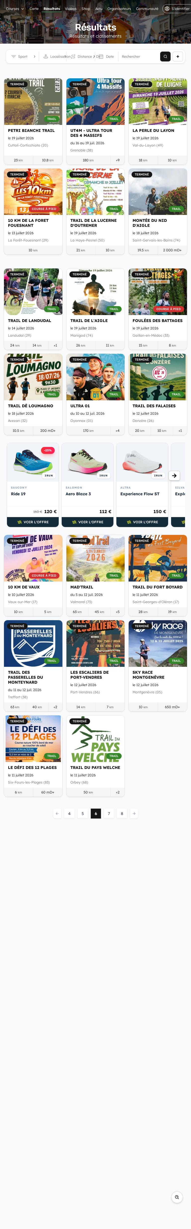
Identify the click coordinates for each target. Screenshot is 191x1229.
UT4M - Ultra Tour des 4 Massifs (91, 133)
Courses (12, 8)
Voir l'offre (36, 522)
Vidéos (71, 8)
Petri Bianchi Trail (31, 130)
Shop (86, 8)
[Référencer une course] (178, 56)
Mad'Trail (81, 587)
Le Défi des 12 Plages (32, 767)
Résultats (52, 8)
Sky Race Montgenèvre (148, 675)
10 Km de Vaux (24, 587)
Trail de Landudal (29, 320)
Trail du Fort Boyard (158, 587)
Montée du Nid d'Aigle (150, 223)
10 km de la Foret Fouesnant (28, 223)
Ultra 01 (80, 405)
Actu (98, 8)
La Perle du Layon (153, 130)
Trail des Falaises (154, 405)
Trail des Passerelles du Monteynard (25, 677)
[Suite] (174, 476)
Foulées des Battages (158, 320)
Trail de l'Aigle (89, 320)
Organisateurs (119, 8)
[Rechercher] (165, 56)
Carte (34, 8)
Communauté (147, 8)
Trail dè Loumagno (30, 405)
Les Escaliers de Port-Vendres (89, 675)
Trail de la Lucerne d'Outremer (93, 223)
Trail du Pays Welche (95, 767)
